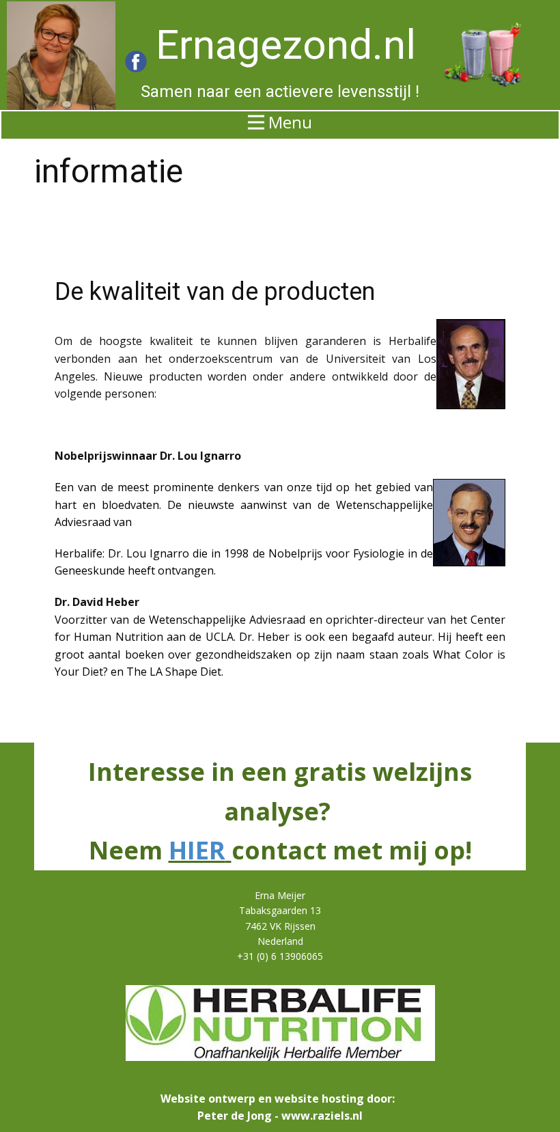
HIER (197, 850)
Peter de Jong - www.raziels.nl (280, 1115)
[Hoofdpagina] (61, 55)
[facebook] (136, 61)
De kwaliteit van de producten (215, 291)
